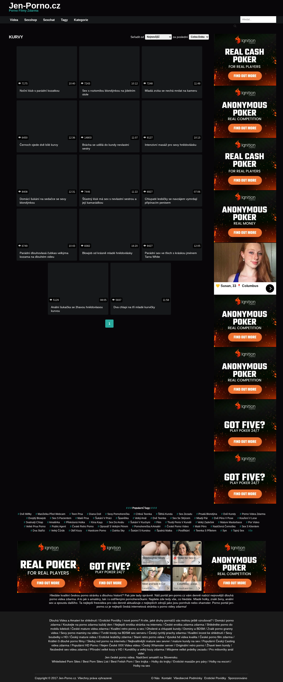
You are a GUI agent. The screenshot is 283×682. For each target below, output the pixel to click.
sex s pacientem (60, 518)
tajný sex (237, 530)
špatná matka (163, 530)
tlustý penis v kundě (178, 522)
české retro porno (82, 526)
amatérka (53, 522)
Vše (250, 530)
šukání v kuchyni (139, 522)
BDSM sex (128, 633)
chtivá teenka (143, 514)
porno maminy (77, 633)
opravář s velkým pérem (113, 526)
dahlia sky (117, 530)
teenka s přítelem (205, 530)
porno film (215, 637)
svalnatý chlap (33, 522)
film (157, 522)
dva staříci (38, 530)
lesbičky (115, 637)
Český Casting (225, 641)
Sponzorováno (237, 678)
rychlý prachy (166, 633)
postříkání (183, 530)
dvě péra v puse (222, 518)
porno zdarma (88, 624)
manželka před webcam (50, 514)
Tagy (64, 20)
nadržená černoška (223, 526)
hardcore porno (96, 530)
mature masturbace (230, 522)
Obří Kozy (75, 530)
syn (223, 530)
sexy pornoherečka (117, 514)
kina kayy (96, 522)
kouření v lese (247, 518)
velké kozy (108, 649)
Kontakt (167, 678)
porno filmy (77, 641)
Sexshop (30, 20)
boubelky (54, 637)
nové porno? (132, 620)
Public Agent (58, 526)
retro (192, 645)
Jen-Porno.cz (34, 8)
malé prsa (82, 518)
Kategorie (81, 20)
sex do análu (115, 522)
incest (202, 633)
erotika (130, 624)
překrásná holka (74, 522)
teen (218, 645)
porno (230, 620)
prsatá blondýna (206, 514)
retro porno (128, 628)
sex (66, 649)
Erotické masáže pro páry (190, 661)
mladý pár (201, 518)
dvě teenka (158, 518)
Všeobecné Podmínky (188, 678)
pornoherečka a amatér (146, 526)
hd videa (182, 637)
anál (230, 649)
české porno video (177, 526)
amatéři (154, 657)
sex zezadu (184, 514)
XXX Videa (125, 645)
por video (252, 522)
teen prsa (76, 514)
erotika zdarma (183, 624)
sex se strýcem (180, 518)
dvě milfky (24, 514)
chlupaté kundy (171, 628)
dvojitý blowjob (36, 518)
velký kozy (146, 649)
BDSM (201, 628)
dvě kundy (228, 514)
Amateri (75, 620)
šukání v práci (102, 518)
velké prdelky (187, 649)
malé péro (200, 526)
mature (85, 628)
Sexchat (49, 20)
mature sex (153, 641)
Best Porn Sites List (95, 661)
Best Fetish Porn (122, 661)
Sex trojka (141, 661)
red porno (102, 641)
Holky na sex (141, 665)
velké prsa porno (35, 526)
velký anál (139, 518)
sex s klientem (249, 526)
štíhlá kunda (164, 514)
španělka (122, 518)
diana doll (94, 514)
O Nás (155, 678)
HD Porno (91, 645)
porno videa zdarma (252, 514)
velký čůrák (57, 530)
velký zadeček (205, 522)
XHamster (157, 645)
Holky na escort (219, 661)
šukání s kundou (139, 530)
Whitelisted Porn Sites (66, 661)
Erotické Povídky (110, 620)
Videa (14, 20)
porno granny (224, 628)
